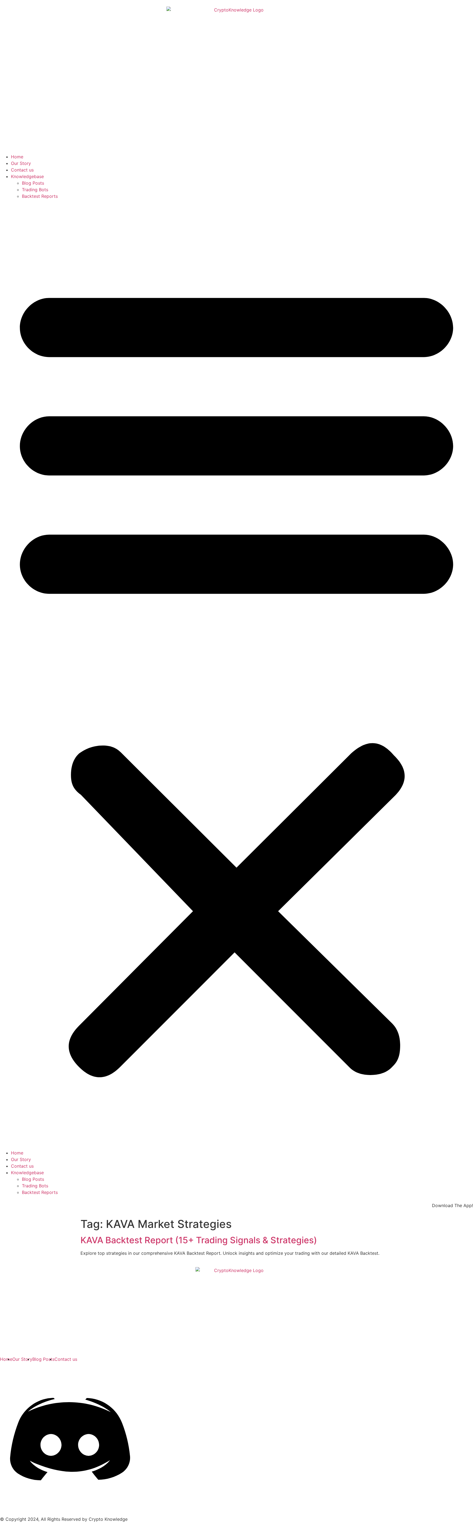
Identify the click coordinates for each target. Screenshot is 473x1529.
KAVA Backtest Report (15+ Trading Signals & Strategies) (198, 1240)
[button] (236, 674)
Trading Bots (35, 189)
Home (17, 156)
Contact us (22, 170)
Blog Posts (33, 183)
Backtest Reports (40, 196)
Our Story (21, 163)
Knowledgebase (27, 176)
